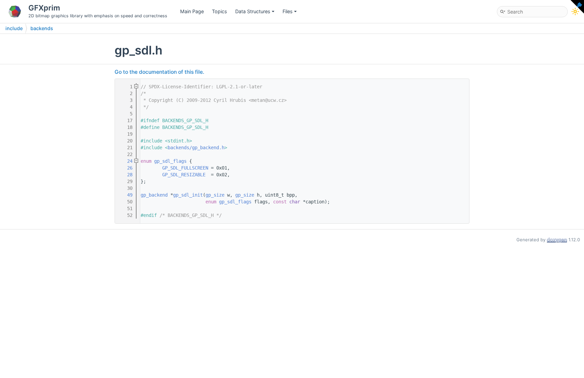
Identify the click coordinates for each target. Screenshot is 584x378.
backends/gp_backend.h (196, 147)
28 (125, 174)
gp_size (214, 195)
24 (125, 161)
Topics (219, 11)
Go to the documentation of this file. (159, 72)
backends (41, 28)
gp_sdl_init (188, 195)
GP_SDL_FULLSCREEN (185, 168)
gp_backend (154, 195)
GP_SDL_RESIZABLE (183, 174)
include (14, 28)
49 (125, 195)
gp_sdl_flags (170, 161)
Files (288, 11)
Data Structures (252, 11)
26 (125, 168)
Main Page (192, 11)
